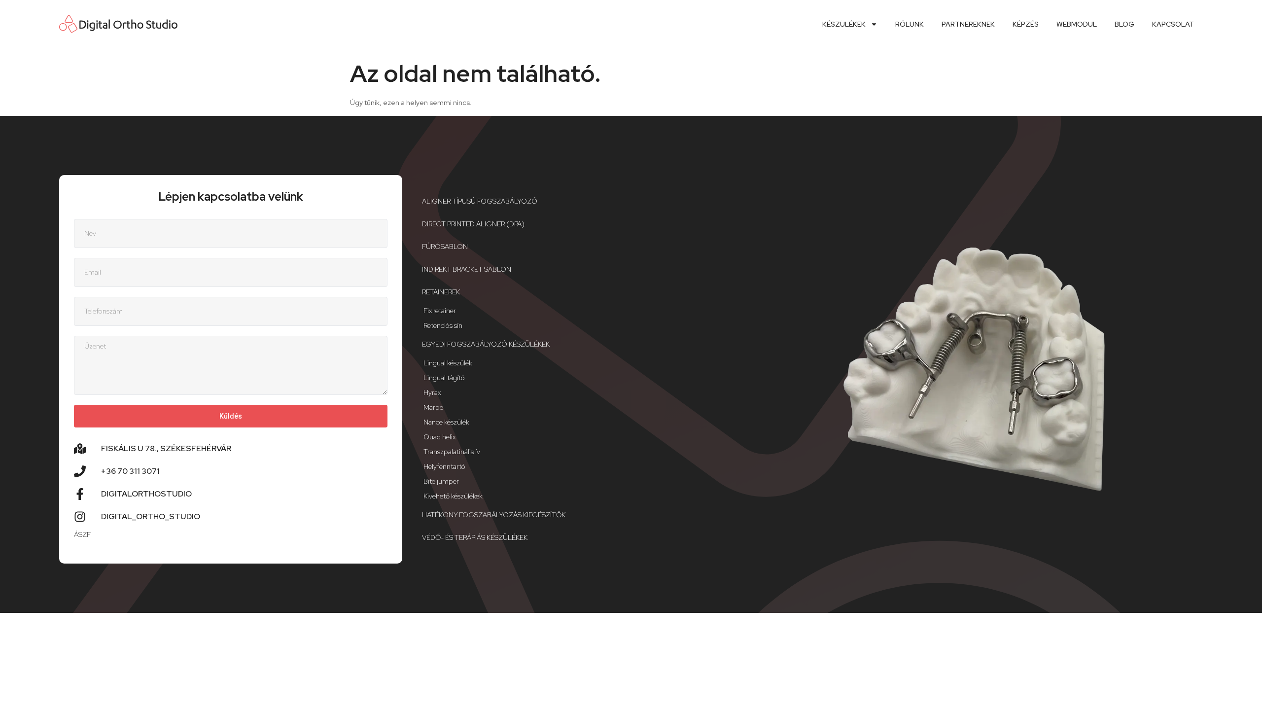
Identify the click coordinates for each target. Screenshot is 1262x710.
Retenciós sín (442, 325)
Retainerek (441, 291)
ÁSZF (82, 534)
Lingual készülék (447, 362)
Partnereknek (968, 24)
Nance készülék (446, 422)
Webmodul (1076, 24)
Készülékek (844, 24)
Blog (1124, 24)
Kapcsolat (1173, 24)
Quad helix (439, 436)
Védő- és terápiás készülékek (474, 537)
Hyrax (432, 392)
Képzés (1026, 24)
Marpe (433, 407)
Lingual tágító (444, 377)
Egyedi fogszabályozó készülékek (486, 344)
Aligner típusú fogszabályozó (479, 201)
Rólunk (909, 24)
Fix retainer (439, 310)
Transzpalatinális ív (451, 451)
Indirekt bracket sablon (466, 269)
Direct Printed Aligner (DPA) (473, 223)
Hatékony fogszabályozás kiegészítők (493, 514)
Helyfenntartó (444, 466)
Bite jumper (441, 481)
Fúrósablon (445, 246)
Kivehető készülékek (453, 496)
